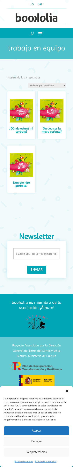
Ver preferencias (37, 452)
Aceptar (36, 430)
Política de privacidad (45, 461)
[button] (67, 391)
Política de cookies (24, 461)
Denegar (36, 441)
